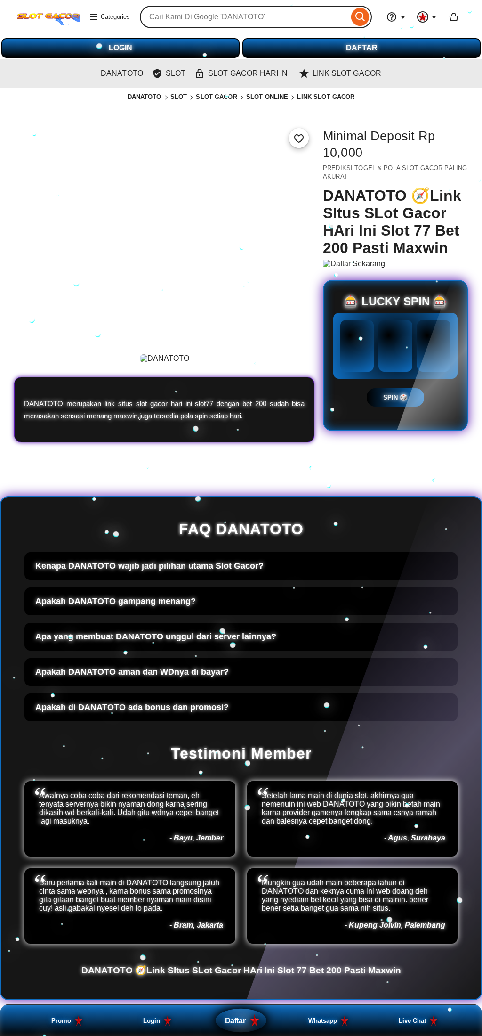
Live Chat (412, 1020)
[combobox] (244, 17)
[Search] (360, 17)
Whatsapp (322, 1020)
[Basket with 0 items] (453, 17)
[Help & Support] (395, 17)
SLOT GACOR (216, 96)
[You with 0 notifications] (426, 17)
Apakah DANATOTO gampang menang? (115, 601)
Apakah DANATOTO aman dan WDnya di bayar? (132, 672)
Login (151, 1020)
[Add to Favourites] (299, 138)
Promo (61, 1020)
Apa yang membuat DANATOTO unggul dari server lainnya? (155, 636)
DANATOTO (144, 96)
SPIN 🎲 (395, 397)
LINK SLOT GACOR (325, 96)
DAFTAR (362, 48)
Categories (115, 16)
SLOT (178, 96)
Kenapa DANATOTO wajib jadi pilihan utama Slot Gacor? (149, 566)
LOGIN (120, 48)
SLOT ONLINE (267, 96)
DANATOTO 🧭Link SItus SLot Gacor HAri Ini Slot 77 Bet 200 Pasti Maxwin (241, 970)
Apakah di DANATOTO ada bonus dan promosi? (132, 707)
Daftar (235, 1020)
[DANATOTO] (48, 23)
